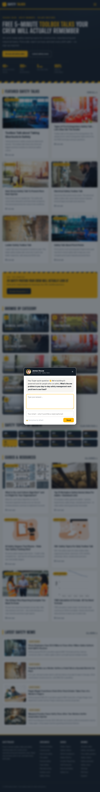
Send (68, 420)
